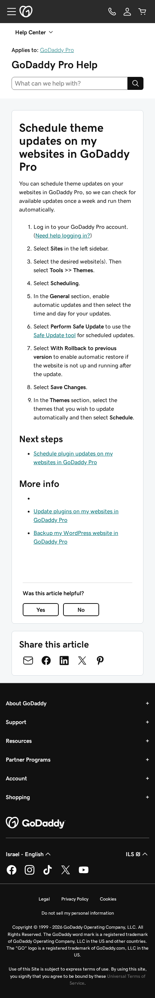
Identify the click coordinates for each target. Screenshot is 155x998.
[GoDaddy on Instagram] (29, 873)
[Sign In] (127, 11)
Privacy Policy (74, 899)
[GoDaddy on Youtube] (83, 873)
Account (16, 778)
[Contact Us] (112, 11)
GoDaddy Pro (57, 50)
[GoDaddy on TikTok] (47, 873)
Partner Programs (28, 759)
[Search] (135, 83)
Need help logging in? (62, 235)
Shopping (18, 797)
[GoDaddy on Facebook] (11, 873)
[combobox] (69, 83)
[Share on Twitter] (82, 660)
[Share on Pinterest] (100, 660)
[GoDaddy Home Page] (36, 823)
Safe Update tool (55, 335)
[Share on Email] (28, 660)
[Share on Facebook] (46, 660)
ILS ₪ (133, 854)
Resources (19, 741)
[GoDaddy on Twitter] (65, 873)
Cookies (108, 899)
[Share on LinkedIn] (64, 660)
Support (16, 722)
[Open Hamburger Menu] (9, 11)
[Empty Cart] (142, 11)
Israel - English (25, 854)
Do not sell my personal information (77, 913)
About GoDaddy (26, 703)
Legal (44, 899)
